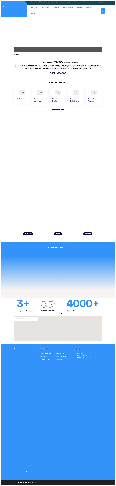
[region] (58, 38)
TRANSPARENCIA (68, 7)
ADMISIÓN (56, 7)
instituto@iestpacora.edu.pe (46, 2)
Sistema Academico (38, 100)
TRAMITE (80, 7)
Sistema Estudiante (74, 100)
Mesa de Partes (55, 100)
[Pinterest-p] (111, 2)
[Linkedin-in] (109, 2)
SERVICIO (89, 7)
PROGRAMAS (45, 7)
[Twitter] (107, 2)
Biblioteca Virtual (92, 100)
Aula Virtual (22, 99)
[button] (58, 48)
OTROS (33, 14)
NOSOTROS (34, 7)
